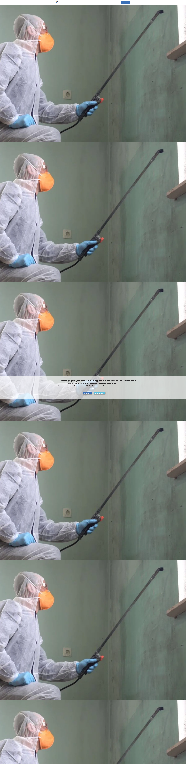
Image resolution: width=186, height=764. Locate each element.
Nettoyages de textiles (99, 2)
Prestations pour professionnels (87, 2)
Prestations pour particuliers (73, 2)
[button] (74, 2)
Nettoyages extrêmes (109, 2)
